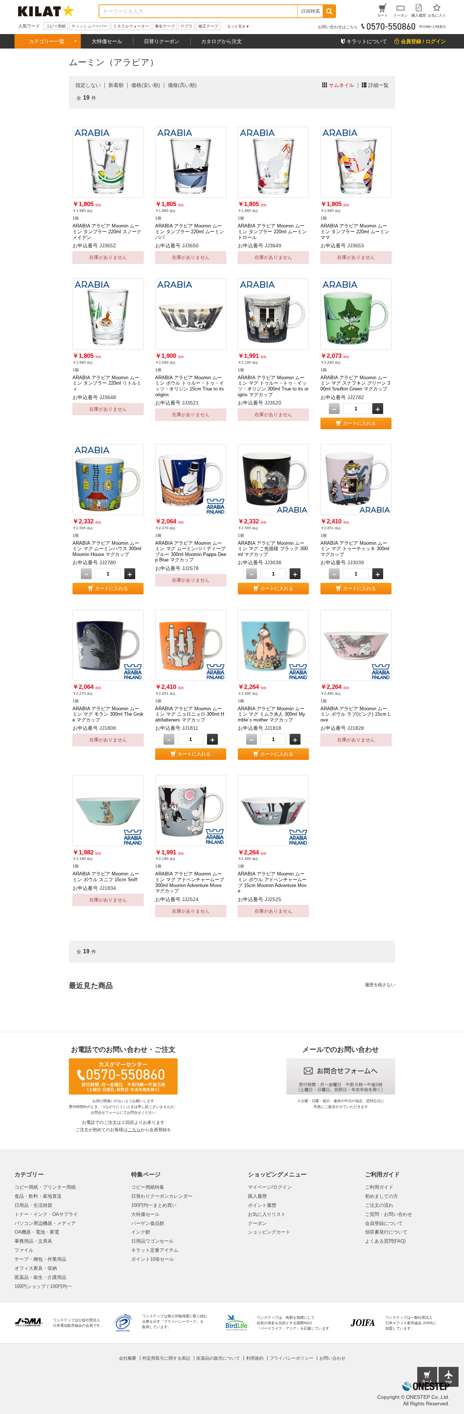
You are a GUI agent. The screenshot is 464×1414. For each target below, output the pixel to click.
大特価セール (107, 41)
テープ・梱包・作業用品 (40, 1259)
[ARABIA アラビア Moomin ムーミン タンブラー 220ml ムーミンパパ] (190, 162)
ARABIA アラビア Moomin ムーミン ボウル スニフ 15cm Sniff (105, 876)
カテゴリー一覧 (47, 41)
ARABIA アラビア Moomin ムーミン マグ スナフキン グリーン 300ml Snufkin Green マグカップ (355, 383)
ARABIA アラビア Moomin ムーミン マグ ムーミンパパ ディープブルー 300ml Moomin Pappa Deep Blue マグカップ (190, 551)
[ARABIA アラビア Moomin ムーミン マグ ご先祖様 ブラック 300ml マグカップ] (273, 479)
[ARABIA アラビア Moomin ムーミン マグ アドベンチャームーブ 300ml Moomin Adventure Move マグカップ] (190, 810)
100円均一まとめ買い (154, 1205)
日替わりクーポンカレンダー (161, 1196)
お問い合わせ (332, 1358)
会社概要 (127, 1358)
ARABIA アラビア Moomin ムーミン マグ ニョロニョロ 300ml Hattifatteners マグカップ (189, 714)
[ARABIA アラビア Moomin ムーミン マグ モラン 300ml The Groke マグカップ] (108, 645)
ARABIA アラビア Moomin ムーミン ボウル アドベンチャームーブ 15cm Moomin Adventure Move (272, 882)
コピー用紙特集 (147, 1187)
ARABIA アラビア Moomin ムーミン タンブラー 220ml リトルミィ (106, 383)
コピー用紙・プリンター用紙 (45, 1187)
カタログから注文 (221, 41)
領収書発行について (386, 1232)
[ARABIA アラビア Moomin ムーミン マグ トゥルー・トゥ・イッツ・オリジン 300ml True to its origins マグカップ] (273, 314)
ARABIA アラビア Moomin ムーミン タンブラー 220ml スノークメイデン (106, 231)
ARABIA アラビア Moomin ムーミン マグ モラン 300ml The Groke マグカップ (108, 714)
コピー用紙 (56, 26)
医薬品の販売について (218, 1358)
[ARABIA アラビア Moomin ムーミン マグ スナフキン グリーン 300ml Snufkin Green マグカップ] (356, 314)
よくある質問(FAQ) (385, 1241)
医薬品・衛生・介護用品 (40, 1277)
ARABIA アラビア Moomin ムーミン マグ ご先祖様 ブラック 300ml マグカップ (273, 548)
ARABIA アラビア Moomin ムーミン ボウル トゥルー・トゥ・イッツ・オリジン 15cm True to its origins (189, 386)
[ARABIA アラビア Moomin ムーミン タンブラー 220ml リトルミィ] (108, 314)
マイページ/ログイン (270, 1187)
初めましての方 (381, 1196)
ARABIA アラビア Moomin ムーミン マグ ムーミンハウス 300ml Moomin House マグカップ (106, 548)
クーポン (257, 1223)
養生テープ (165, 26)
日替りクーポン (161, 41)
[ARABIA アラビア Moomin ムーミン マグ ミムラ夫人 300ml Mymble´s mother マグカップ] (273, 645)
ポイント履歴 (262, 1205)
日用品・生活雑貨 (33, 1205)
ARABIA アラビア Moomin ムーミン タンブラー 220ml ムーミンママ (354, 231)
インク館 (140, 1232)
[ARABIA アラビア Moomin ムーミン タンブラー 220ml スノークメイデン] (108, 162)
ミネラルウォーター (131, 26)
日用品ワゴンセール (152, 1241)
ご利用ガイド (379, 1187)
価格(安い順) (145, 85)
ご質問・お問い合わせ (388, 1214)
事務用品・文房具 (33, 1241)
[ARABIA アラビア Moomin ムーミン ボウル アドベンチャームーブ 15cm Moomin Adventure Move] (273, 810)
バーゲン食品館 (147, 1223)
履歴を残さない (380, 984)
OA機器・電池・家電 (36, 1232)
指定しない (88, 85)
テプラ (186, 26)
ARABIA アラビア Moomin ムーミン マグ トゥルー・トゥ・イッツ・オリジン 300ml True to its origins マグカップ (273, 386)
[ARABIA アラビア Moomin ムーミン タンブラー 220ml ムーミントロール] (273, 162)
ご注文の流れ (379, 1205)
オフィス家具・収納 (35, 1268)
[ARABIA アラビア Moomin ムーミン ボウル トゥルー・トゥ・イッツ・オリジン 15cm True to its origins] (190, 314)
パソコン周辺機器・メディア (45, 1223)
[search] (329, 11)
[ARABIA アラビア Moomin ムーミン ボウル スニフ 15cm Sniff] (108, 810)
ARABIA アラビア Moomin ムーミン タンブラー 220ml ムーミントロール (272, 231)
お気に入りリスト (267, 1214)
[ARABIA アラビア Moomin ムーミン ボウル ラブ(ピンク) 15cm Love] (356, 645)
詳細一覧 (378, 85)
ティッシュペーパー (89, 26)
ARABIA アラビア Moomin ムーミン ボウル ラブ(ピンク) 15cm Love (355, 714)
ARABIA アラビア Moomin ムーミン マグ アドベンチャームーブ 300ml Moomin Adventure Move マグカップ (189, 882)
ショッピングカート (269, 1232)
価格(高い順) (182, 85)
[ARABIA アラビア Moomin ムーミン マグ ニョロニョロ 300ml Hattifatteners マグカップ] (190, 645)
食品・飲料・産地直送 (38, 1196)
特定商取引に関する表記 (166, 1358)
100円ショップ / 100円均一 (43, 1286)
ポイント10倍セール (152, 1259)
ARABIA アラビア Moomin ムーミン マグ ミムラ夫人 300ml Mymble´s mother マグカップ (271, 714)
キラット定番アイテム (154, 1250)
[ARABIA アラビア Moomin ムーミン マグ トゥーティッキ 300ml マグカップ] (356, 479)
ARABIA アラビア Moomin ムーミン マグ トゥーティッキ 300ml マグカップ (354, 548)
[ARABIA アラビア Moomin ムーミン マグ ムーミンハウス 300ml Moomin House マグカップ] (108, 479)
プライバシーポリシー (291, 1358)
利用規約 (255, 1358)
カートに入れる (359, 423)
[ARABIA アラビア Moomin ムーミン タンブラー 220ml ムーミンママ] (356, 162)
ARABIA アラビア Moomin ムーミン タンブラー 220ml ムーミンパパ (189, 231)
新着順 (116, 85)
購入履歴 (257, 1196)
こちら (134, 1129)
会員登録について (384, 1223)
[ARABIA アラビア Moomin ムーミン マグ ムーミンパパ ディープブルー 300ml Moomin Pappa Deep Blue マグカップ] (190, 479)
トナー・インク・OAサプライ (46, 1214)
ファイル (23, 1250)
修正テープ (208, 26)
